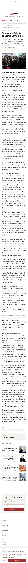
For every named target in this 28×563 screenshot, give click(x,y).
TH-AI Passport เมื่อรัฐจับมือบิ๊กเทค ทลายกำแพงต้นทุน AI (9, 449)
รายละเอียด (4, 560)
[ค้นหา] (11, 21)
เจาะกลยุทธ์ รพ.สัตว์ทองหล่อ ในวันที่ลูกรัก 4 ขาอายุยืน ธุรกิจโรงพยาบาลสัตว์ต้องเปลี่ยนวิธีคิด (9, 477)
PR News (4, 535)
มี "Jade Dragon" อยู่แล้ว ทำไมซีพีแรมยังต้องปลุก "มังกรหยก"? (10, 468)
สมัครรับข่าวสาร (14, 509)
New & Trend (5, 525)
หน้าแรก (3, 25)
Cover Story (9, 25)
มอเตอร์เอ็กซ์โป (20, 430)
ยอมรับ (17, 560)
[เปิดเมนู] (17, 21)
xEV (3, 430)
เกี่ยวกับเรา (4, 542)
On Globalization (5, 530)
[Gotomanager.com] (14, 13)
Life (2, 533)
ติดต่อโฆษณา (4, 544)
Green (3, 528)
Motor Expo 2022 (10, 430)
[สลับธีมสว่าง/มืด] (14, 20)
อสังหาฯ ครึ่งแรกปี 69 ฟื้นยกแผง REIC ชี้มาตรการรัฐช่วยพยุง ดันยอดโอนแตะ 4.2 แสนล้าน (9, 458)
